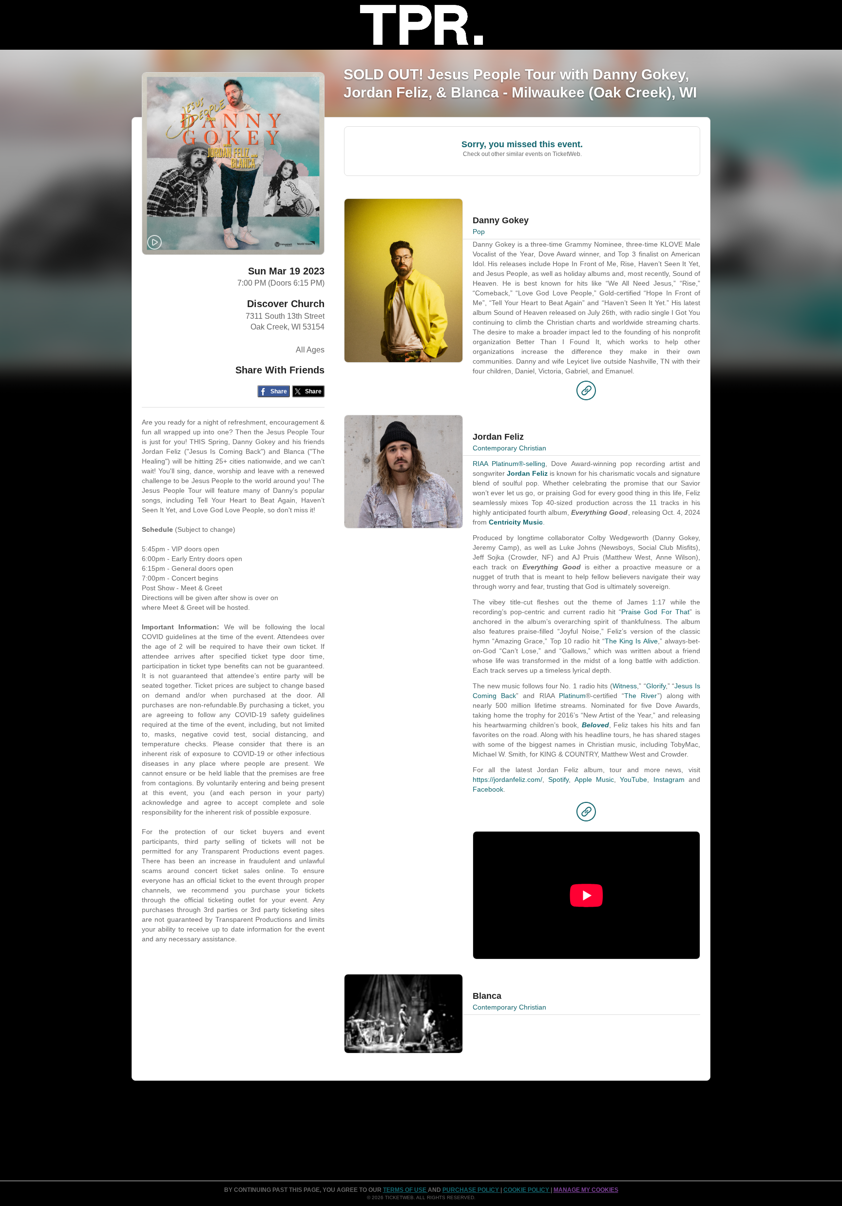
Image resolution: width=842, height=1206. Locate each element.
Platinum (572, 696)
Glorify (656, 686)
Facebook (488, 789)
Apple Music (594, 779)
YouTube (633, 779)
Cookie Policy (527, 1190)
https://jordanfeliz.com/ (507, 779)
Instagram (669, 779)
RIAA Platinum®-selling (509, 463)
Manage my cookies (586, 1190)
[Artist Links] (586, 393)
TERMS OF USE (405, 1190)
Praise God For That (655, 612)
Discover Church (286, 303)
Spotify (558, 779)
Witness (624, 686)
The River (640, 696)
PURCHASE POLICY (471, 1190)
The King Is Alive (631, 641)
